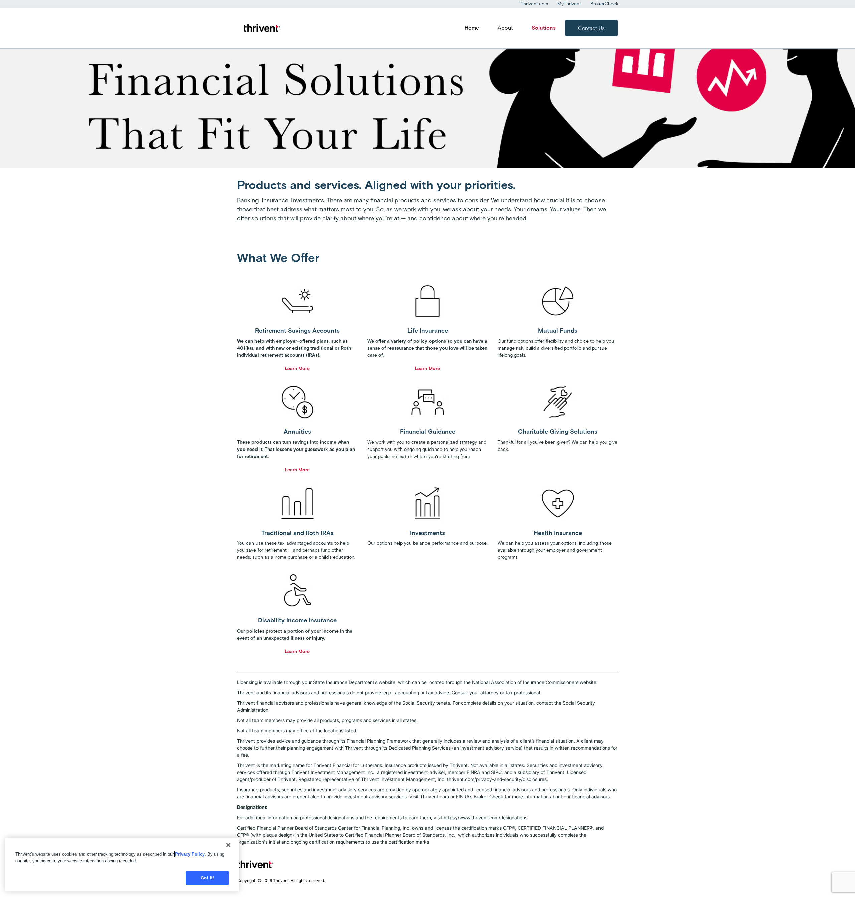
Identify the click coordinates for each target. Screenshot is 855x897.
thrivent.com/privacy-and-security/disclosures (497, 779)
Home (472, 28)
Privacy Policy (190, 854)
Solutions (544, 28)
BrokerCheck (604, 4)
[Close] (228, 845)
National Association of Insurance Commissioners (525, 682)
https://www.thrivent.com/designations (485, 817)
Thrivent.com (534, 4)
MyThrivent (569, 4)
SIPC (496, 772)
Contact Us (591, 28)
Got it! (207, 877)
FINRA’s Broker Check (479, 796)
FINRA (473, 772)
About (505, 28)
